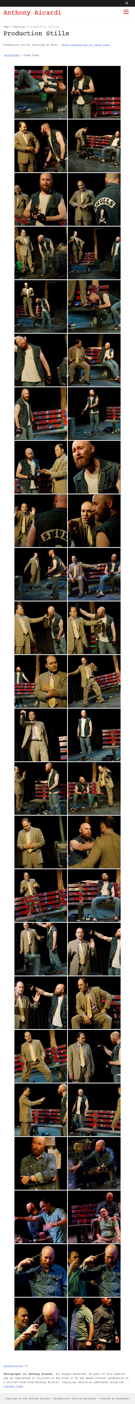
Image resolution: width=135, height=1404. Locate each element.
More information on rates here (86, 45)
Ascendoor (90, 1399)
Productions (11, 55)
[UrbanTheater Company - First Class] (40, 92)
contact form (13, 1386)
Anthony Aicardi (33, 13)
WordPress (122, 1399)
